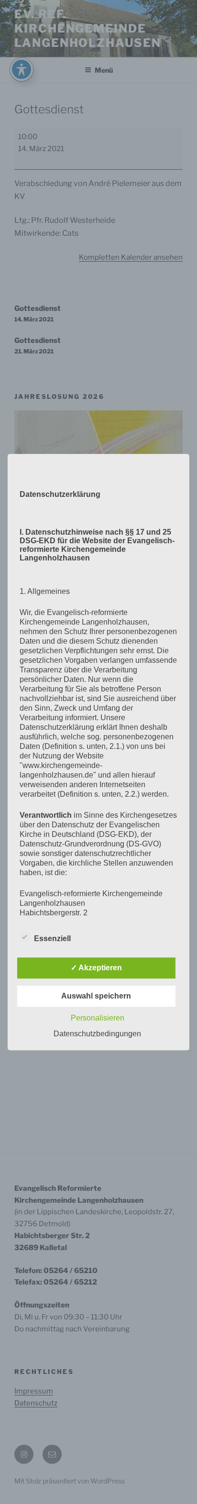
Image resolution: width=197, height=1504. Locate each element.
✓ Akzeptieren (96, 968)
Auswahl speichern (96, 996)
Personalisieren (97, 1018)
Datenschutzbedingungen (97, 1034)
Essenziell (52, 938)
